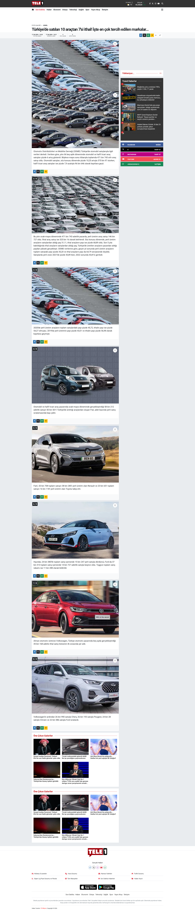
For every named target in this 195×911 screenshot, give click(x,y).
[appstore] (88, 887)
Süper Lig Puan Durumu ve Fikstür (45, 879)
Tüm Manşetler (72, 879)
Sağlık (81, 10)
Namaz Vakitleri (106, 874)
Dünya (65, 10)
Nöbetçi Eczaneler (40, 874)
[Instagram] (97, 867)
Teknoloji (73, 10)
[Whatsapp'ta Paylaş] (148, 35)
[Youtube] (101, 867)
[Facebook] (90, 867)
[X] (93, 867)
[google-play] (107, 887)
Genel (45, 25)
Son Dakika (40, 10)
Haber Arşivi (138, 879)
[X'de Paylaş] (144, 35)
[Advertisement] (142, 54)
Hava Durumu (72, 874)
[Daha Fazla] (152, 35)
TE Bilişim (43, 908)
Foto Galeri (36, 25)
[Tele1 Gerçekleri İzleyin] (37, 3)
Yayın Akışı (95, 10)
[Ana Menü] (162, 9)
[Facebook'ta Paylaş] (140, 35)
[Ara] (162, 3)
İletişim (105, 10)
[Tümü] (160, 73)
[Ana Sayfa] (33, 9)
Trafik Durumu (139, 874)
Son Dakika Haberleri (108, 879)
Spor (87, 10)
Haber (49, 10)
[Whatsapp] (105, 867)
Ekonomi (57, 10)
